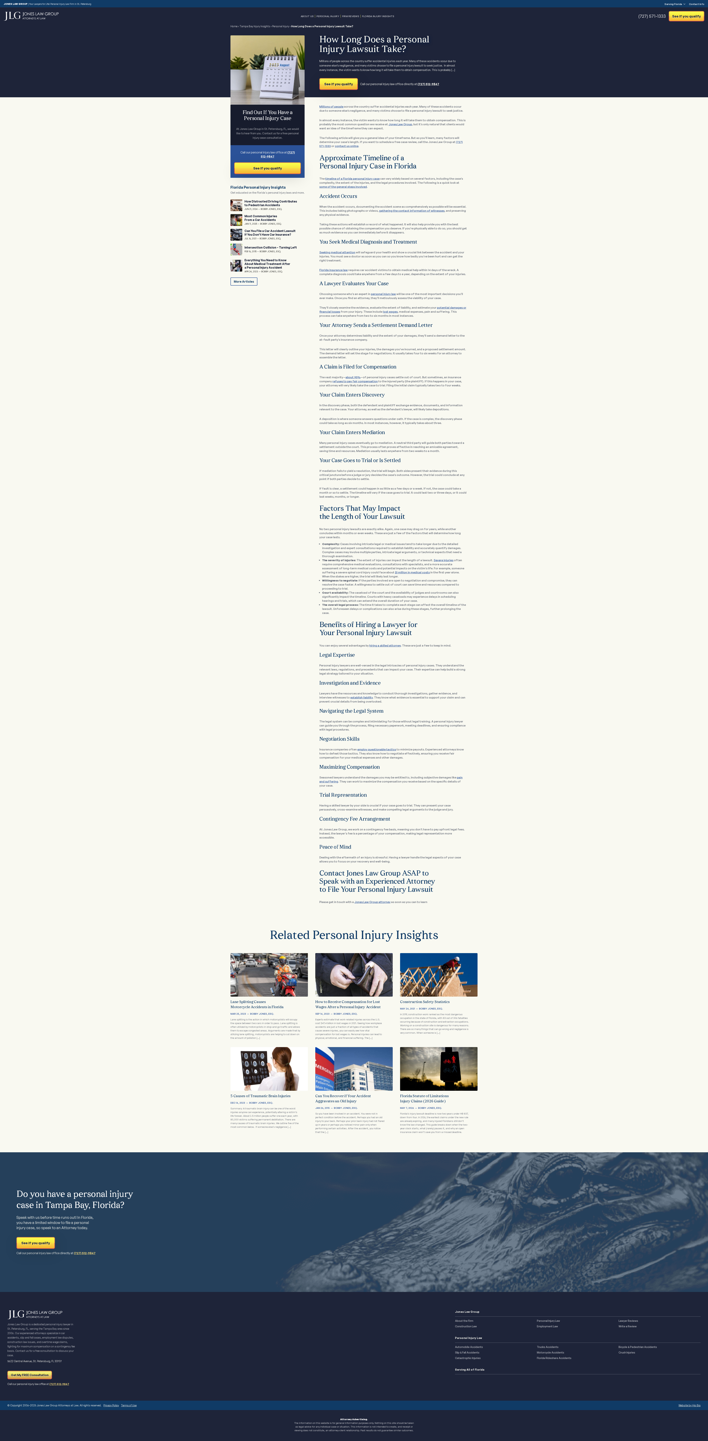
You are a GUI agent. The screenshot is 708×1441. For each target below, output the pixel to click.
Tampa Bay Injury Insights (255, 26)
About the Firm (464, 1321)
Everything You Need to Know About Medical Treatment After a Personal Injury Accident (267, 263)
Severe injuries (443, 560)
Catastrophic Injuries (468, 1358)
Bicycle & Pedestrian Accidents (638, 1347)
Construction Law (466, 1326)
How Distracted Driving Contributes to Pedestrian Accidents (270, 203)
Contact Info (696, 4)
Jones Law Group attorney (372, 902)
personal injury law (383, 294)
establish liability (361, 697)
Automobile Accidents (469, 1347)
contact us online (346, 146)
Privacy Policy (111, 1405)
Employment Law (547, 1326)
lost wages (390, 311)
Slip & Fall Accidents (467, 1352)
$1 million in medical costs (412, 572)
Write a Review (628, 1326)
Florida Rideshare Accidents (554, 1358)
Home (233, 26)
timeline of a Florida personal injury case (352, 178)
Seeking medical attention (337, 252)
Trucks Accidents (547, 1347)
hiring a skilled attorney (385, 645)
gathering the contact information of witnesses (412, 210)
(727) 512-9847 (428, 84)
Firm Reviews (350, 16)
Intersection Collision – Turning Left (270, 247)
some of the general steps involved (343, 186)
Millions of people (331, 106)
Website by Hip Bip (689, 1405)
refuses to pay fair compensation (355, 381)
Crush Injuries (627, 1352)
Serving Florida (673, 4)
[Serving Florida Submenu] (683, 4)
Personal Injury (328, 16)
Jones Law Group (400, 124)
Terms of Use (129, 1405)
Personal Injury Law (548, 1321)
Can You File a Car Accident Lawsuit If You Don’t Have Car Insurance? (270, 232)
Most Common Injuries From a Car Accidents (260, 218)
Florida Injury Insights (378, 16)
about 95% (353, 377)
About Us (307, 16)
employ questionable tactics (376, 749)
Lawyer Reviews (628, 1321)
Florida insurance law (333, 270)
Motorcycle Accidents (550, 1352)
